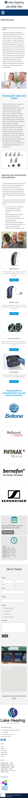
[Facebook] (2, 740)
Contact (2, 756)
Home (2, 746)
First (3, 584)
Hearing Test (7, 611)
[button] (3, 12)
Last (16, 584)
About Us (3, 748)
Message (5, 620)
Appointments (4, 754)
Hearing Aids (4, 750)
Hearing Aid (7, 614)
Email (3, 588)
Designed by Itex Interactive (6, 796)
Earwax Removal (8, 608)
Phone (4, 596)
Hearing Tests (4, 752)
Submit (5, 636)
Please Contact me (9, 617)
